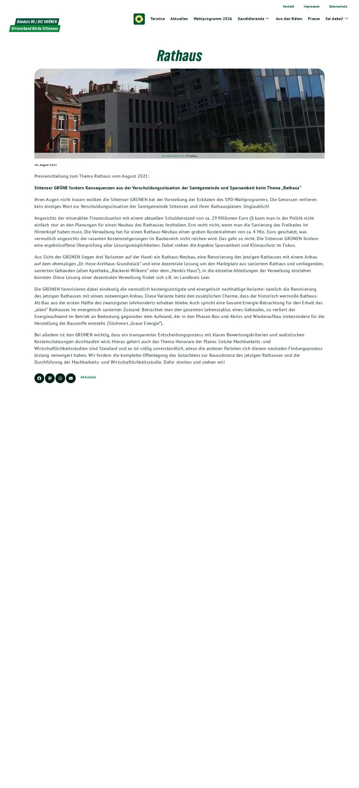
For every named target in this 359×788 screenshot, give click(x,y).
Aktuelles (88, 377)
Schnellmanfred (173, 156)
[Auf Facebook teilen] (39, 378)
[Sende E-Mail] (71, 378)
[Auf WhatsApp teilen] (60, 378)
